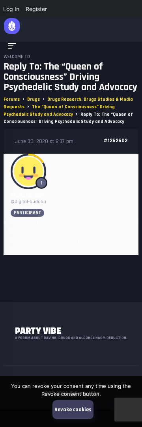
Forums (12, 99)
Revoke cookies (73, 409)
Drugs (33, 99)
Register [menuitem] (36, 9)
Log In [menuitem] (11, 9)
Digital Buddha (29, 195)
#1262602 (115, 140)
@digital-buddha (28, 202)
